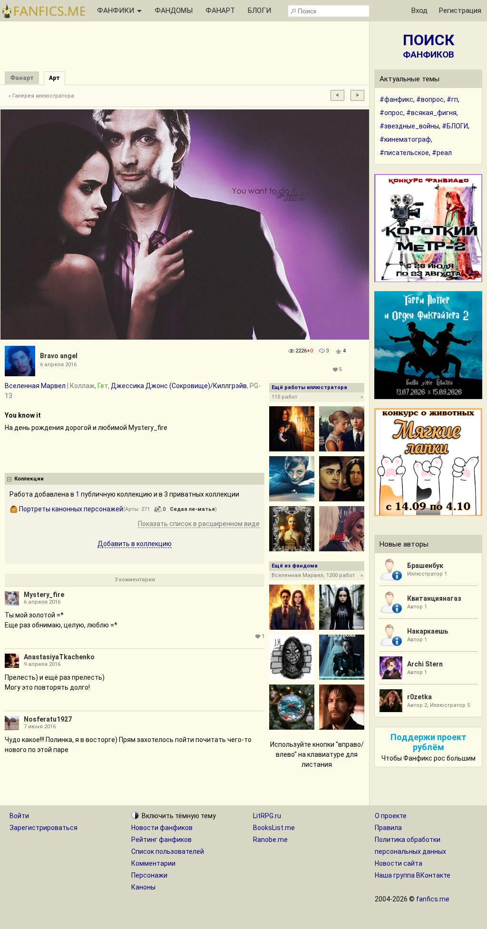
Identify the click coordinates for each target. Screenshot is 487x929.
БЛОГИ (259, 10)
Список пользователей (167, 851)
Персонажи (149, 875)
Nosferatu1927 (48, 719)
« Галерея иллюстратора (41, 96)
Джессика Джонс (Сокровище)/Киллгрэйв (179, 386)
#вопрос (430, 99)
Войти (19, 816)
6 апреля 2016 (42, 602)
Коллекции (29, 479)
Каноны (143, 887)
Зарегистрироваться (44, 827)
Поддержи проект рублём (428, 742)
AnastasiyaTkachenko (59, 657)
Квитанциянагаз (434, 598)
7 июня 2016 (40, 727)
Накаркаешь (427, 631)
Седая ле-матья (192, 509)
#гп (452, 99)
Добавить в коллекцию (134, 544)
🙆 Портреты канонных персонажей (66, 509)
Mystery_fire (44, 594)
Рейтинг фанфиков (161, 839)
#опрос (391, 113)
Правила (388, 827)
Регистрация (460, 10)
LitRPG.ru (267, 816)
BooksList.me (274, 827)
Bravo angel (59, 356)
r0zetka (419, 697)
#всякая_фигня (431, 113)
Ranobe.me (270, 839)
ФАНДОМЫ (174, 10)
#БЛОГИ (455, 126)
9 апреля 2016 (42, 664)
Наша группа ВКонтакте (412, 875)
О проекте (391, 816)
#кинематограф (405, 139)
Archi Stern (425, 664)
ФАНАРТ (220, 10)
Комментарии (153, 863)
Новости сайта (398, 863)
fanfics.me (432, 899)
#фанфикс (396, 99)
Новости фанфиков (162, 827)
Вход (419, 10)
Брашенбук (425, 565)
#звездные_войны (409, 126)
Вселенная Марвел (35, 386)
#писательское (404, 152)
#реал (442, 152)
